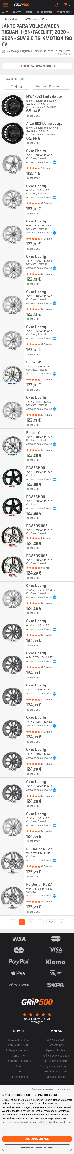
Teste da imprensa (18, 1039)
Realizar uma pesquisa (39, 66)
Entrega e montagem (18, 1050)
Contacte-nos (56, 1045)
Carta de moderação (55, 1061)
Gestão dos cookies (55, 1071)
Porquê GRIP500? (18, 1045)
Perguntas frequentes (18, 1061)
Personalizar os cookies (37, 1147)
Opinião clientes (55, 1050)
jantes (17, 12)
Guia (18, 1071)
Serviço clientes (55, 1039)
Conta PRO (18, 1055)
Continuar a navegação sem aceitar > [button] (51, 1089)
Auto (5, 12)
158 (51, 922)
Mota (29, 12)
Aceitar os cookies (37, 1139)
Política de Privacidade (55, 1055)
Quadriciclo (44, 12)
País (18, 1066)
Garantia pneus (18, 1077)
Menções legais (55, 1077)
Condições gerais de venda (55, 1066)
